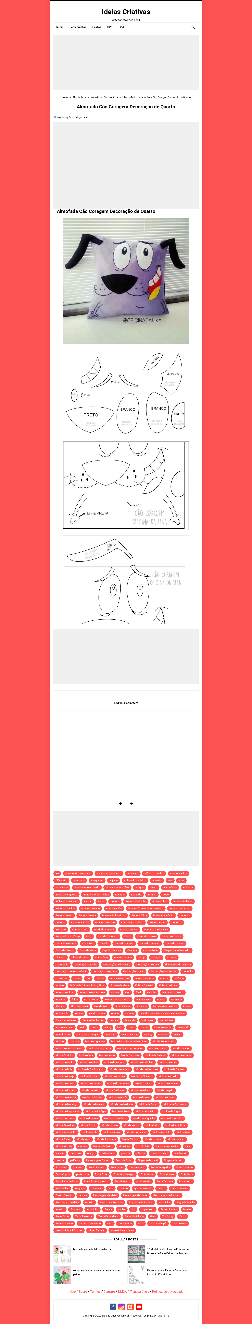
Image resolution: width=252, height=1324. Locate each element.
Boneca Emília (114, 908)
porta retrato (143, 1181)
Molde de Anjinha (181, 1055)
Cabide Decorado (108, 936)
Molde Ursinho (176, 1139)
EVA (127, 992)
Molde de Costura (91, 1083)
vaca (140, 1223)
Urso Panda (125, 1223)
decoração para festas (163, 971)
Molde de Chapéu (115, 1076)
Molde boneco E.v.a (100, 1048)
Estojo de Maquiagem (92, 992)
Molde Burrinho (158, 1048)
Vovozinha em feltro (122, 1230)
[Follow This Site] (130, 1307)
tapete (187, 1209)
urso (109, 1223)
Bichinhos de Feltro (67, 901)
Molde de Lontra (165, 1097)
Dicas (77, 978)
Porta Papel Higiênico (96, 1181)
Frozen (79, 1013)
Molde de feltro (90, 1090)
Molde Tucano (130, 1139)
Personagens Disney (97, 1160)
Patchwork (180, 1153)
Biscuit (88, 901)
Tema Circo (62, 1216)
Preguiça (80, 1188)
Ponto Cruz (117, 1167)
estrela (115, 992)
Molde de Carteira (174, 1069)
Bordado (61, 929)
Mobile (60, 1041)
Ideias (94, 1027)
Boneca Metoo (64, 915)
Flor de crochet (79, 1006)
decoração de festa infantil (71, 971)
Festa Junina (143, 999)
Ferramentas (91, 999)
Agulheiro (132, 873)
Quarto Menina (179, 1188)
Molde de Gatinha (66, 1097)
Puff (110, 1188)
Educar (164, 978)
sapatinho (92, 1209)
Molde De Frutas (115, 1090)
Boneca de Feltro (65, 908)
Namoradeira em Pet (167, 1146)
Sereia (108, 1209)
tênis (153, 1216)
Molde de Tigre (171, 1111)
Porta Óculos (167, 1174)
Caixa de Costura (171, 936)
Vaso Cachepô (158, 1223)
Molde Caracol (181, 1048)
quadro (124, 1188)
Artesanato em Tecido (86, 887)
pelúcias (75, 1160)
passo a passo (159, 1153)
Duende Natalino (144, 978)
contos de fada (123, 957)
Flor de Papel (123, 1006)
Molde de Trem (89, 1118)
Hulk (82, 1027)
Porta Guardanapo (124, 1174)
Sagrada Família (185, 1202)
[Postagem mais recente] (120, 803)
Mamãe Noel (63, 1034)
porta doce (82, 1174)
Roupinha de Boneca (141, 1202)
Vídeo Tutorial (97, 1230)
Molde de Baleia (89, 1062)
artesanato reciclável (117, 887)
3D (57, 873)
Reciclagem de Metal (105, 1195)
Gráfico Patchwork (92, 1020)
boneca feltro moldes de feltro (145, 908)
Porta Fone (101, 1174)
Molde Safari (63, 1139)
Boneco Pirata (157, 922)
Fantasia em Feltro (172, 992)
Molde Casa (86, 1055)
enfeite (60, 985)
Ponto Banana (97, 1167)
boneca (115, 901)
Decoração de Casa (147, 964)
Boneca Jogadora (180, 908)
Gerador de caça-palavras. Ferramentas (162, 1013)
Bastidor (120, 894)
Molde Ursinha (153, 1139)
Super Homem (168, 1209)
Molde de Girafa (118, 1097)
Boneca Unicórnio (163, 915)
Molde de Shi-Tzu (146, 1111)
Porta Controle (184, 1167)
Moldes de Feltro (102, 1146)
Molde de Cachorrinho (91, 1069)
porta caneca (137, 1167)
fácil (138, 992)
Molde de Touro (65, 1118)
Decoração (62, 964)
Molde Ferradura (65, 1125)
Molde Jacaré (110, 1125)
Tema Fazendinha (108, 1216)
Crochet (171, 957)
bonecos (177, 922)
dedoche (188, 971)
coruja (141, 957)
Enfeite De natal (144, 985)
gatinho (129, 1013)
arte (170, 880)
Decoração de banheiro (116, 964)
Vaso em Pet (180, 1223)
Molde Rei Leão (161, 1132)
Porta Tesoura (165, 1181)
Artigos (139, 887)
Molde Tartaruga (106, 1139)
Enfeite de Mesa (120, 985)
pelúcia (60, 1160)
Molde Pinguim (112, 1132)
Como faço (101, 957)
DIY (88, 978)
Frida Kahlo (62, 1013)
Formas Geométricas (165, 1006)
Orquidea (75, 1153)
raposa (83, 1195)
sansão (60, 1209)
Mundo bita (142, 1146)
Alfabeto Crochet (154, 873)
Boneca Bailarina (182, 901)
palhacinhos (108, 1153)
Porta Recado (122, 1181)
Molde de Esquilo (66, 1090)
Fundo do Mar (97, 1013)
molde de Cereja (65, 1076)
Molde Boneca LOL (163, 1041)
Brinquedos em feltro (68, 936)
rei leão (89, 1202)
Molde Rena (183, 1132)
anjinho (113, 880)
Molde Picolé (89, 1132)
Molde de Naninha (94, 1104)
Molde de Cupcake (118, 1083)
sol (133, 1209)
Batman (152, 894)
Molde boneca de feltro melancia (92, 1249)
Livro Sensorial (162, 1027)
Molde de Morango (67, 1104)
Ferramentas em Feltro (117, 999)
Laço (131, 1027)
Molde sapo (84, 1139)
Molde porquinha (136, 1132)
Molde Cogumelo (95, 1041)
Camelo (104, 943)
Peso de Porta (124, 1160)
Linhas (144, 1027)
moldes (82, 1146)
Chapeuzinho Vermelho (177, 950)
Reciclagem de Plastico (167, 1195)
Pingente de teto (173, 1160)
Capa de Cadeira (124, 943)
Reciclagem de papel (135, 1195)
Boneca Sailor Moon (113, 915)
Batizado (136, 894)
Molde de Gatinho (92, 1097)
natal (188, 1146)
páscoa (140, 1153)
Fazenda (61, 999)
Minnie (177, 1034)
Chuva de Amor (80, 957)
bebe (166, 894)
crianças (156, 957)
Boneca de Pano (90, 908)
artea (181, 880)
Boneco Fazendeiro (132, 922)
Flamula (60, 1006)
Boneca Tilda (139, 915)
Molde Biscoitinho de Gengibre (128, 1041)
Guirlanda (129, 1020)
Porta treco (185, 1181)
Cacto (127, 936)
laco (119, 1027)
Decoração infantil (133, 971)
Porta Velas (62, 1188)
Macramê (183, 1027)
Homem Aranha (64, 1027)
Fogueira (142, 1006)
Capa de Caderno (149, 943)
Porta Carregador (160, 1167)
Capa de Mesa (88, 950)
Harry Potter (166, 1020)
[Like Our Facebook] (113, 1307)
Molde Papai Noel (175, 1125)
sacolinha (164, 1202)
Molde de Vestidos (172, 1118)
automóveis (170, 887)
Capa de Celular (64, 950)
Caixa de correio (146, 936)
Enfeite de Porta (168, 985)
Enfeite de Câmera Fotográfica (87, 985)
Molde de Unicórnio (115, 1118)
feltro (75, 999)
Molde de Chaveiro (141, 1076)
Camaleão (88, 943)
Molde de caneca (120, 1069)
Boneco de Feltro (105, 922)
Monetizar (124, 1146)
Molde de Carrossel (147, 1069)
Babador (188, 887)
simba (121, 1209)
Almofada (79, 880)
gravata (114, 1020)
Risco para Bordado (111, 1202)
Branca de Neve (129, 929)
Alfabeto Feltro (178, 873)
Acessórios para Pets (109, 873)
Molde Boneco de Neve (69, 1048)
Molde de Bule (64, 1069)
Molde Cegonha (130, 1055)
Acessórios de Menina (78, 873)
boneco (60, 922)
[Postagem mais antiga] (131, 803)
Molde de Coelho (168, 1076)
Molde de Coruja (65, 1083)
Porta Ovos (187, 1174)
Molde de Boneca (114, 1062)
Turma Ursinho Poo (90, 1223)
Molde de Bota (168, 1062)
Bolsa (101, 901)
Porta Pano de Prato (67, 1181)
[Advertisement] (126, 62)
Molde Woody (64, 1146)
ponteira (77, 1167)
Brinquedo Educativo (156, 929)
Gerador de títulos (66, 1020)
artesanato (62, 887)
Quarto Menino (64, 1195)
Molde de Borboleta (142, 1062)
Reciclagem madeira (67, 1202)
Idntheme (163, 1315)
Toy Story (167, 1216)
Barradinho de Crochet (96, 894)
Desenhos (61, 978)
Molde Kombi (131, 1125)
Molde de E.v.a (143, 1083)
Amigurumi (97, 880)
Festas (161, 999)
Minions (162, 1034)
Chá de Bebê (150, 950)
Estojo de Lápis (64, 992)
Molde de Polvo (148, 1104)
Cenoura (132, 950)
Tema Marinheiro (134, 1216)
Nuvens (60, 1153)
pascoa (125, 1153)
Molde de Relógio (96, 1111)
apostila (157, 880)
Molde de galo (165, 1090)
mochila (74, 1041)
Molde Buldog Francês (130, 1048)
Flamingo (176, 999)
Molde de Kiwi (141, 1097)
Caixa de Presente (66, 943)
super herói (147, 1209)
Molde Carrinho (64, 1055)
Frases (187, 1006)
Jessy (107, 1027)
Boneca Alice (159, 901)
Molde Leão (152, 1125)
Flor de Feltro (101, 1006)
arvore (153, 887)
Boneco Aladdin (80, 922)
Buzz (89, 936)
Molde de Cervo (89, 1076)
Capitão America (111, 950)
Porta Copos (63, 1174)
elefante (179, 978)
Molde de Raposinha (67, 1111)
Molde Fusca (88, 1125)
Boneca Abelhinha (136, 901)
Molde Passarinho (66, 1132)
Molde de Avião (64, 1062)
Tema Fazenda (83, 1216)
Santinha (75, 1209)
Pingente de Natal (148, 1160)
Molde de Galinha (155, 1055)
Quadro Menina (142, 1188)
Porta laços (147, 1174)
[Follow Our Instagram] (121, 1307)
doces (100, 978)
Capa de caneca (175, 943)
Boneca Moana (87, 915)
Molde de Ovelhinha (122, 1104)
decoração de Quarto (105, 971)
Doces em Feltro (119, 978)
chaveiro (60, 957)
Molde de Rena (120, 1111)
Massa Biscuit (130, 1034)
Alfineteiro (61, 880)
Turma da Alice (64, 1223)
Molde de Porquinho (175, 1104)
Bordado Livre (80, 929)
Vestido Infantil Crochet (69, 1230)
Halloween (148, 1020)
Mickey (148, 1034)
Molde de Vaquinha (144, 1118)
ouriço (90, 1153)
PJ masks (61, 1167)
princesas (96, 1188)
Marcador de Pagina (87, 1034)
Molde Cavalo (107, 1055)
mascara (110, 1034)
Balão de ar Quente (66, 894)
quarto (161, 1188)
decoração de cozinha (178, 964)
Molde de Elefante (168, 1083)
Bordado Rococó (104, 929)
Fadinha (151, 992)
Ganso (115, 1013)
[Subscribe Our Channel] (139, 1307)
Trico (182, 1216)
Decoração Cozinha (86, 964)
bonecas (185, 915)
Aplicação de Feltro (135, 880)
